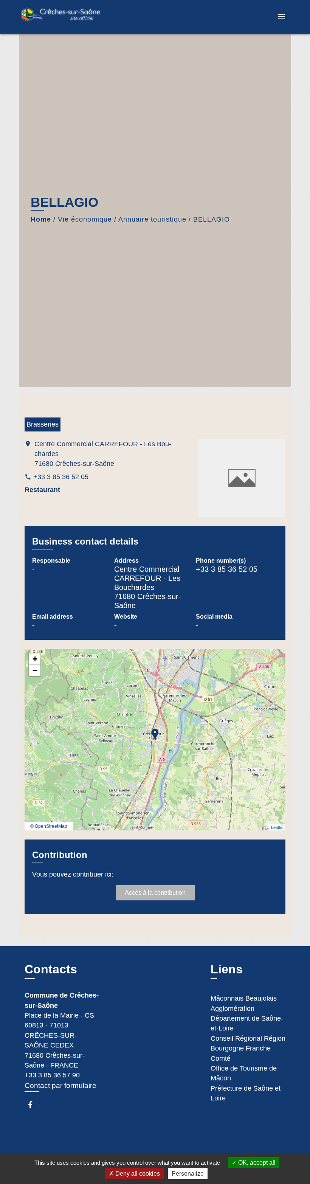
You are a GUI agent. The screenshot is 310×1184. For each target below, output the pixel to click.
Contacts (51, 969)
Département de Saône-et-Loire (247, 1023)
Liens (227, 969)
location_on (151, 730)
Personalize (188, 1173)
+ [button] (35, 659)
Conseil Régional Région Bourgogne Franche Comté (248, 1048)
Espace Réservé (48, 1141)
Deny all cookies (137, 1173)
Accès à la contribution (155, 892)
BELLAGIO (211, 219)
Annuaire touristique (152, 219)
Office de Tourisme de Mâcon (244, 1073)
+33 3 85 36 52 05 (60, 477)
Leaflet (277, 827)
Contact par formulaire (60, 1085)
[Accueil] (66, 17)
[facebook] (34, 1105)
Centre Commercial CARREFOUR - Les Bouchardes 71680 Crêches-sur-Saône (102, 454)
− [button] (35, 670)
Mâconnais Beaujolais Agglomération (244, 1003)
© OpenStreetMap (48, 826)
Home (41, 219)
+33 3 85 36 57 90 (52, 1075)
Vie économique (85, 219)
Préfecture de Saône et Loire (246, 1093)
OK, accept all (256, 1162)
